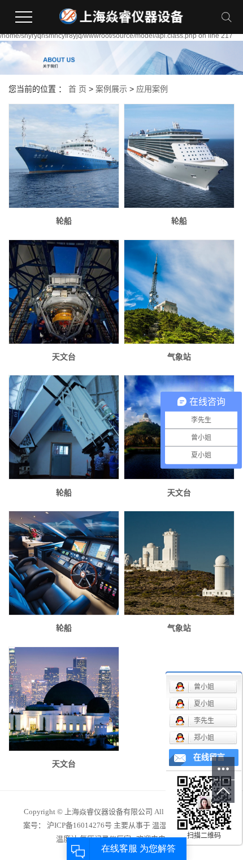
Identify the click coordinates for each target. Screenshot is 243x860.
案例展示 (111, 88)
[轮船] (63, 156)
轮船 (64, 220)
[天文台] (63, 291)
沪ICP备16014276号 (79, 825)
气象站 (179, 356)
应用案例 (152, 88)
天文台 (64, 356)
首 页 (77, 88)
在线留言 (209, 757)
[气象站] (179, 291)
